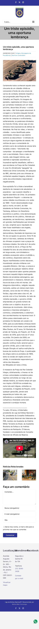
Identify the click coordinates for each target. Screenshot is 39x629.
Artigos (18, 53)
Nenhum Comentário (18, 55)
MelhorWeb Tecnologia (19, 604)
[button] (4, 475)
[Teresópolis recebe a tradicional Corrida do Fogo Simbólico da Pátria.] (10, 471)
